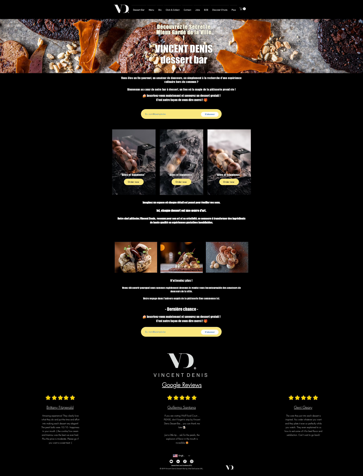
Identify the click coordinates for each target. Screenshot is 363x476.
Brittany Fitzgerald (60, 407)
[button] (242, 8)
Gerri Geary (303, 407)
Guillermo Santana (181, 407)
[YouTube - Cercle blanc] (171, 461)
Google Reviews (182, 385)
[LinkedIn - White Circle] (178, 461)
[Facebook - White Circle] (185, 461)
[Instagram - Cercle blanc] (191, 461)
